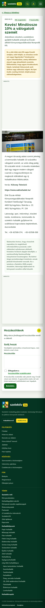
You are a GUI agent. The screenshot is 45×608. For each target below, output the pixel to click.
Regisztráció (6, 480)
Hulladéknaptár (8, 594)
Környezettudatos (8, 498)
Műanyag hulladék (8, 532)
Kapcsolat (5, 522)
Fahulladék (7, 584)
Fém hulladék (7, 535)
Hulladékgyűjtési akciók (10, 501)
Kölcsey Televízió (19, 185)
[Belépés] (33, 3)
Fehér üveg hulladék (9, 539)
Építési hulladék (7, 551)
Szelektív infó (7, 495)
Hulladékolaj (6, 557)
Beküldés (10, 386)
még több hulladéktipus (10, 563)
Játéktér (5, 445)
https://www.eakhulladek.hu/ (18, 190)
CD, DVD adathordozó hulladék (14, 581)
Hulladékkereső (8, 420)
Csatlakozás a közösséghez (12, 467)
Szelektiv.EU (6, 516)
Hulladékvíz (7, 575)
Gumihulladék (8, 569)
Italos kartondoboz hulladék (13, 566)
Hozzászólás (9, 353)
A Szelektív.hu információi (11, 513)
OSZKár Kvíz (22, 420)
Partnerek (5, 510)
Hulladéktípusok (8, 526)
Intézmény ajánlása (9, 464)
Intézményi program (8, 605)
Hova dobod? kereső (9, 441)
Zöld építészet (7, 519)
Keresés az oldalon (9, 438)
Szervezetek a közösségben (12, 460)
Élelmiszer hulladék (10, 587)
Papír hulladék (7, 529)
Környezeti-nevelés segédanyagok (14, 504)
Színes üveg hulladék (9, 545)
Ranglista (20, 605)
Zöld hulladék (7, 554)
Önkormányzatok (8, 507)
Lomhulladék (7, 590)
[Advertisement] (22, 105)
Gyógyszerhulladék (9, 560)
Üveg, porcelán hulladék (11, 578)
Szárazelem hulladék (9, 548)
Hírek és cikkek (7, 434)
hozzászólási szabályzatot (19, 373)
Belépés (5, 476)
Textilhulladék (8, 572)
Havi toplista (6, 452)
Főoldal (4, 431)
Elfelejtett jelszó (7, 483)
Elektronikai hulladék (9, 542)
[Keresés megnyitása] (27, 3)
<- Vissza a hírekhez (10, 13)
